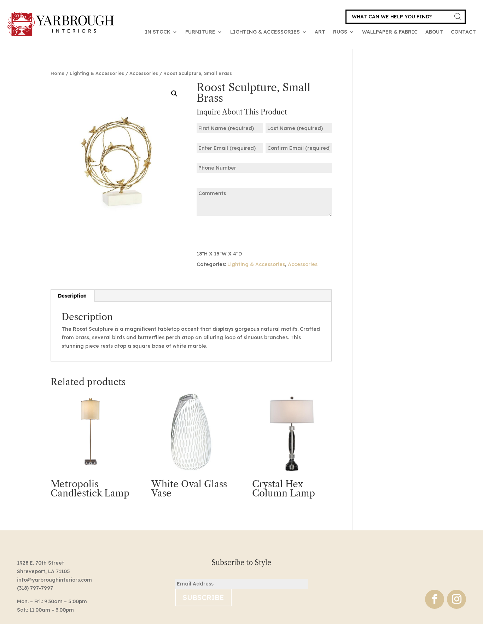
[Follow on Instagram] (456, 599)
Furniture (200, 32)
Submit (218, 232)
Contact (463, 32)
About (434, 32)
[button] (174, 93)
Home (57, 73)
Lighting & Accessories (265, 32)
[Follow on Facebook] (434, 599)
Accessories (143, 73)
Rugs (340, 32)
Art (320, 32)
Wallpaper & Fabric (390, 32)
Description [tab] (72, 296)
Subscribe (203, 597)
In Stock (157, 32)
